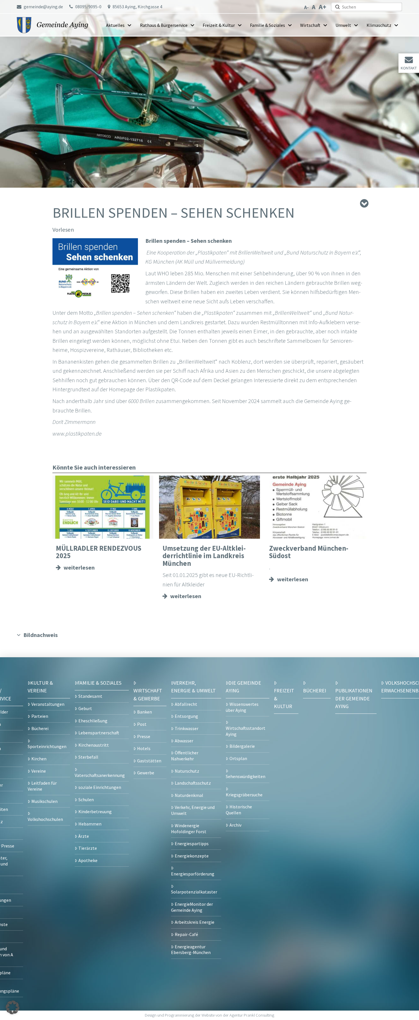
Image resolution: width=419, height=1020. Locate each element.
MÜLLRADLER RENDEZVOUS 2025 (98, 552)
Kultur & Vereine (40, 687)
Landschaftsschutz (193, 783)
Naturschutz (187, 771)
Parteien (39, 716)
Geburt (85, 708)
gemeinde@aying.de (43, 6)
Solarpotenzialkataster (194, 892)
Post (142, 724)
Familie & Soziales (99, 683)
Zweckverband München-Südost (308, 552)
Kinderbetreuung (95, 811)
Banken (144, 712)
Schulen (86, 799)
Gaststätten (149, 761)
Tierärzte (87, 848)
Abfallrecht (186, 704)
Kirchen (38, 759)
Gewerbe (145, 772)
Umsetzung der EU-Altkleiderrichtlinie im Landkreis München (204, 556)
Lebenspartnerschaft (98, 733)
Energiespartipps (192, 843)
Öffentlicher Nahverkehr (184, 756)
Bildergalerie (242, 746)
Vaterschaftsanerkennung (100, 775)
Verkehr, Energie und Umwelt (193, 810)
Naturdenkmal (189, 795)
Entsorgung (186, 716)
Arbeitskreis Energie (194, 922)
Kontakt (409, 68)
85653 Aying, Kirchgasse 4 (137, 6)
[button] (12, 1007)
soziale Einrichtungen (99, 787)
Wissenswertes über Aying (242, 707)
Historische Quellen (239, 809)
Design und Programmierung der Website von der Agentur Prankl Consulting (209, 1015)
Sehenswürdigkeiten (245, 776)
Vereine (38, 771)
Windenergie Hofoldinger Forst (188, 828)
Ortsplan (238, 758)
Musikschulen (44, 801)
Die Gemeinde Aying (243, 687)
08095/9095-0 (88, 6)
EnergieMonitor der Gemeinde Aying (192, 907)
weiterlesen (79, 567)
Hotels (143, 748)
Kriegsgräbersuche (244, 794)
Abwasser (184, 741)
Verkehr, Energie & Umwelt (193, 687)
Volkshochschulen (45, 819)
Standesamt (90, 696)
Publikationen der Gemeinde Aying (353, 698)
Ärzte (83, 836)
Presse (143, 736)
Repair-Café (186, 934)
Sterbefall (88, 757)
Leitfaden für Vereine (42, 786)
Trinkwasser (186, 728)
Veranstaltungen (47, 704)
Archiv (235, 825)
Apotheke (87, 860)
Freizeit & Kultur (284, 698)
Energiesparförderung (192, 874)
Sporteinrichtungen (47, 746)
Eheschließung (92, 721)
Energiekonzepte (192, 856)
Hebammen (89, 824)
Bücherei (39, 728)
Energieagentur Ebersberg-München (191, 949)
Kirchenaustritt (93, 745)
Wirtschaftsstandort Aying (245, 731)
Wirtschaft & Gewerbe (147, 694)
